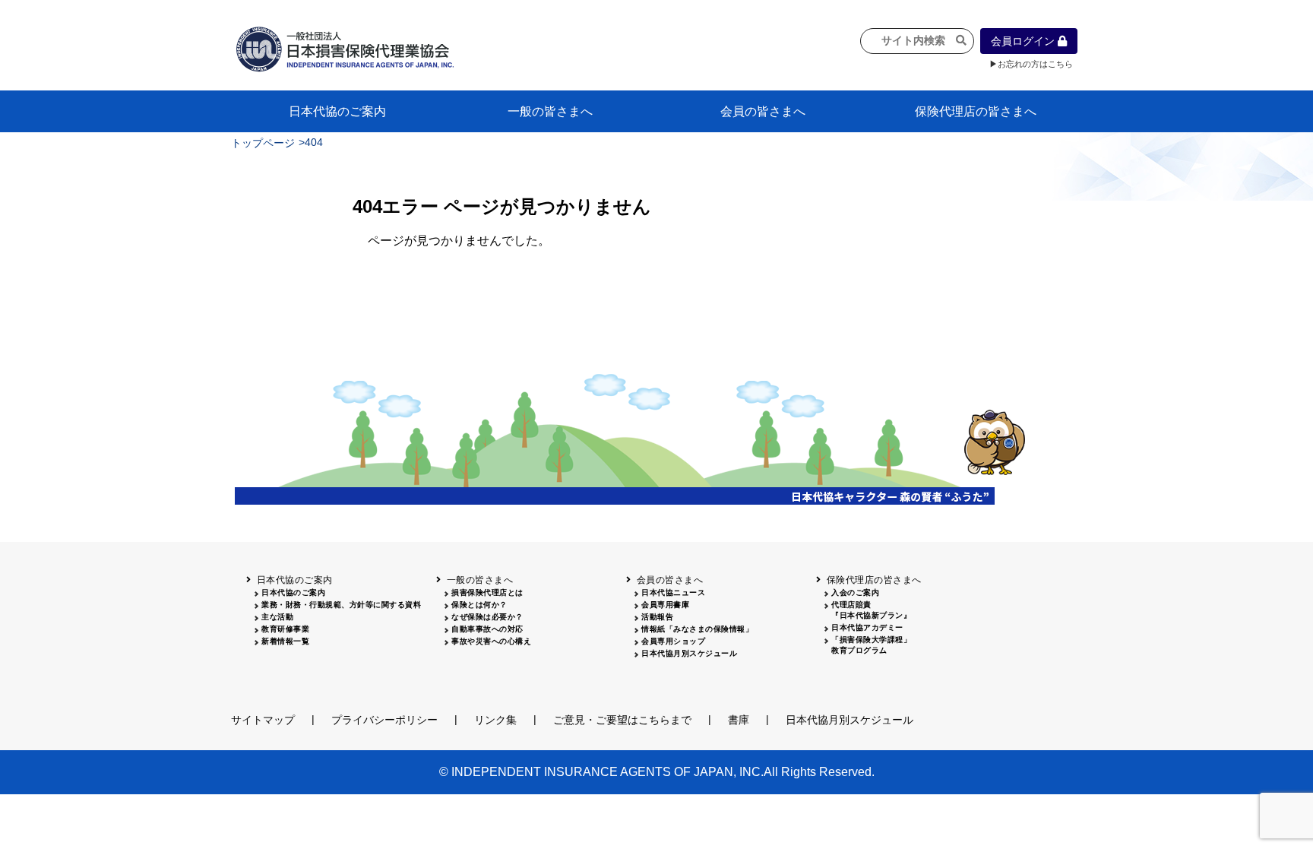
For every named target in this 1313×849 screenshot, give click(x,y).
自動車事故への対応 (487, 629)
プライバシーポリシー (384, 720)
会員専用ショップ (673, 641)
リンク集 (495, 720)
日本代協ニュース (673, 592)
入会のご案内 (855, 592)
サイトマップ (263, 720)
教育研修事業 (285, 629)
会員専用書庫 (665, 604)
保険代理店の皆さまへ (975, 111)
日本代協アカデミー (867, 627)
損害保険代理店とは (487, 592)
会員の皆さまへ (762, 111)
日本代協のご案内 (337, 111)
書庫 (738, 720)
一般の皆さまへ (550, 111)
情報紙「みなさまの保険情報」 (697, 629)
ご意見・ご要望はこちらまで (622, 720)
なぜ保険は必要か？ (487, 617)
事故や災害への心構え (491, 641)
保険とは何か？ (479, 604)
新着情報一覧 (285, 641)
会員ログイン (1024, 41)
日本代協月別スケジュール (689, 653)
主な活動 (277, 617)
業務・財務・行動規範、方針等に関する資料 (341, 604)
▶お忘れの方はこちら (1031, 63)
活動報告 (657, 617)
